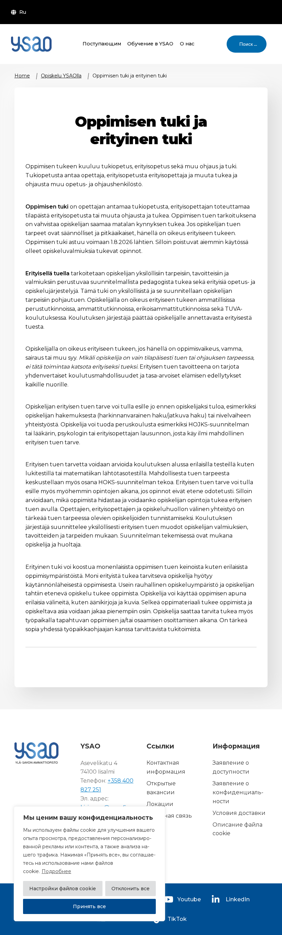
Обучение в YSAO (150, 44)
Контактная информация (166, 767)
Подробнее (56, 871)
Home (22, 76)
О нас (187, 44)
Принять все (89, 906)
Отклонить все (130, 888)
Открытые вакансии (161, 788)
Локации (160, 804)
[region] (89, 863)
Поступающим (102, 44)
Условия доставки (239, 813)
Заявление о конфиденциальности (238, 792)
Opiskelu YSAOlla (61, 76)
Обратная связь (169, 815)
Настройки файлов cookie (62, 888)
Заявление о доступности (231, 767)
